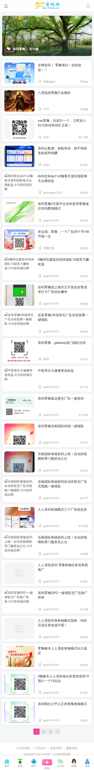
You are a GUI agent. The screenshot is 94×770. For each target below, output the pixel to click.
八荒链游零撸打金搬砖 (54, 92)
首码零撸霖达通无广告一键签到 (61, 398)
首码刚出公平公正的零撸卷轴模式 (62, 703)
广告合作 (40, 748)
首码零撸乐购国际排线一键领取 (61, 426)
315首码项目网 (61, 754)
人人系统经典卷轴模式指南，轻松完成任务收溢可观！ (62, 622)
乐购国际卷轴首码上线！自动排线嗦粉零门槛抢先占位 (62, 456)
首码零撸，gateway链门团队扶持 (62, 342)
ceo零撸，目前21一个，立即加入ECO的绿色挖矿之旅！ (62, 122)
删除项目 (72, 748)
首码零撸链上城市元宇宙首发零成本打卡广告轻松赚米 (62, 289)
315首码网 (23, 748)
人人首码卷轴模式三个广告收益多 (62, 509)
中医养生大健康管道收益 (56, 370)
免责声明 (56, 748)
